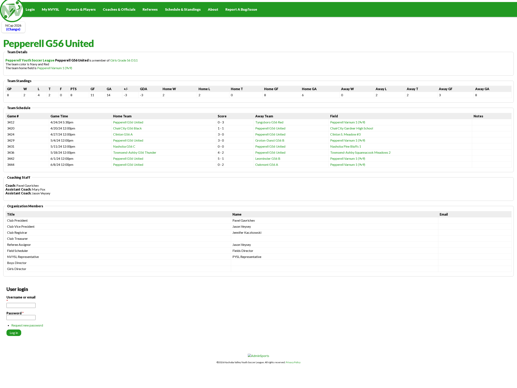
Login (30, 9)
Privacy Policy (293, 362)
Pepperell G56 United (128, 122)
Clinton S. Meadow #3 (345, 134)
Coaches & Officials (119, 9)
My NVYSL (50, 9)
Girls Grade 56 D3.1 (124, 60)
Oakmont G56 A (266, 164)
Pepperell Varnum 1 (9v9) (54, 68)
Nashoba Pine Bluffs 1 (345, 146)
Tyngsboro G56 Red (269, 122)
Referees (150, 9)
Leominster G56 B (267, 158)
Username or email (21, 299)
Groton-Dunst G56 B (269, 140)
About (213, 9)
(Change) (13, 29)
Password (15, 313)
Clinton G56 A (123, 134)
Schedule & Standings (183, 9)
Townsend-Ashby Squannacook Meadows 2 (360, 152)
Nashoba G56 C (124, 146)
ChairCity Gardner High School (351, 128)
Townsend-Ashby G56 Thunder (134, 152)
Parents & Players (81, 9)
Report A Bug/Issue (241, 9)
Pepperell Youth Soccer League (30, 60)
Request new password (27, 325)
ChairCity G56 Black (127, 128)
